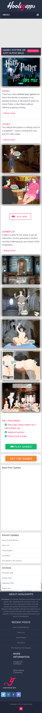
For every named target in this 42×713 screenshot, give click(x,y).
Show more (9, 113)
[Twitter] (3, 694)
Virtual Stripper (7, 550)
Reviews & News (33, 51)
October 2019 (7, 578)
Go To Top (21, 708)
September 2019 (8, 583)
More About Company (18, 671)
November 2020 (7, 573)
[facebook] (13, 694)
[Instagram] (8, 694)
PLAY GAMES (23, 446)
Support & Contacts (18, 663)
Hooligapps (13, 704)
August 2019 (6, 588)
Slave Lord (5, 545)
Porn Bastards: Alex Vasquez (12, 561)
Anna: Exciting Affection (10, 540)
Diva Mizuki (6, 555)
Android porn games (26, 94)
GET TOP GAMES (21, 458)
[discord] (18, 694)
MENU (6, 14)
